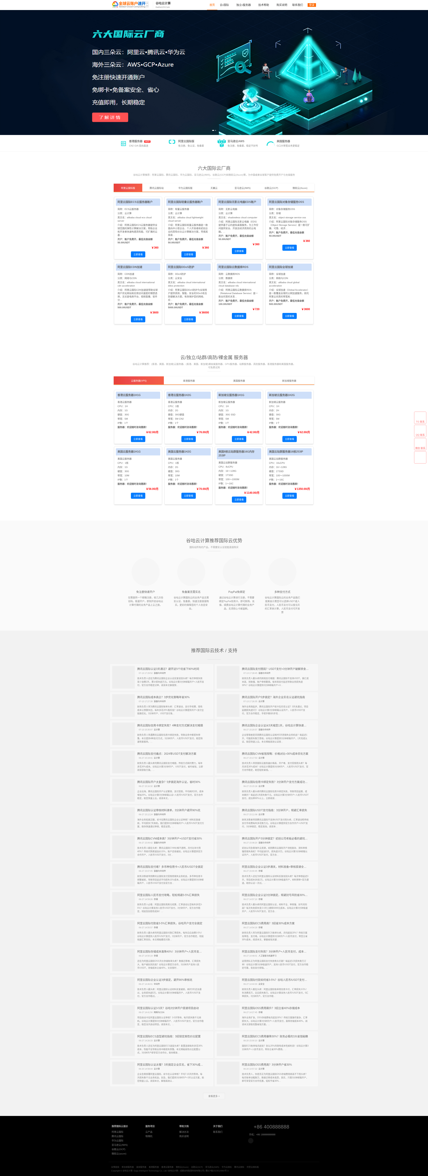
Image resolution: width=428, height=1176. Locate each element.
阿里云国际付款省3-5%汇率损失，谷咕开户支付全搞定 (169, 923)
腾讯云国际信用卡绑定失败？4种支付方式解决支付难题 (170, 725)
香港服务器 (153, 1167)
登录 (311, 5)
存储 (278, 213)
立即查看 (138, 254)
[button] (212, 130)
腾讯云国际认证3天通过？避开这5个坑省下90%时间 (168, 668)
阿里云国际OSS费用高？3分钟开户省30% (267, 1064)
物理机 (148, 1136)
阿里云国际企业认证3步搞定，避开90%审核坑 (164, 979)
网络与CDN (131, 278)
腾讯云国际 (117, 1136)
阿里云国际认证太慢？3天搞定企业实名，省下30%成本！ (171, 1064)
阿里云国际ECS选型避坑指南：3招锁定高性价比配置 (169, 1036)
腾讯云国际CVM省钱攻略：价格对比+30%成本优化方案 (275, 753)
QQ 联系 (420, 435)
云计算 (128, 213)
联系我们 (297, 5)
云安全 (178, 278)
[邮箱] (250, 1140)
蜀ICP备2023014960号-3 (216, 1171)
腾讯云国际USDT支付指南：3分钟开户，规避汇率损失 (274, 810)
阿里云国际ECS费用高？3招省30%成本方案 (268, 923)
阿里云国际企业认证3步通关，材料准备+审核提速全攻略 (275, 866)
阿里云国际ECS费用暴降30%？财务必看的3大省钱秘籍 (275, 1036)
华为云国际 (117, 1140)
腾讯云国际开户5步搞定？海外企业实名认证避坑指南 (273, 697)
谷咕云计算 (130, 4)
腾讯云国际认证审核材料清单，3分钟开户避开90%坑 (168, 810)
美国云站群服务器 (228, 462)
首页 (212, 5)
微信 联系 (420, 448)
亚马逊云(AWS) (119, 1145)
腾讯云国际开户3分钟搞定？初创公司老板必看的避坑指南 (276, 838)
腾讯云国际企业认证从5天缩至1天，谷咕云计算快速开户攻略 (278, 725)
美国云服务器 (125, 458)
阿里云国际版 (252, 1167)
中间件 (157, 984)
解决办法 (183, 1132)
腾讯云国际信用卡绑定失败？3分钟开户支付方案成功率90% (277, 781)
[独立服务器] (214, 72)
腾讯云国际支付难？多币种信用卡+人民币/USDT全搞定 (170, 866)
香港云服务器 (125, 401)
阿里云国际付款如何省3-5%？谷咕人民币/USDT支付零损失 (277, 979)
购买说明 (282, 5)
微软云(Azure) (181, 1167)
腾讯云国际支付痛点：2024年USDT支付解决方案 (166, 753)
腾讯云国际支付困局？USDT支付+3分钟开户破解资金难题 (276, 668)
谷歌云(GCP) (118, 1149)
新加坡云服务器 (227, 401)
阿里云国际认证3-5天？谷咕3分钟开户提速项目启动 (168, 1008)
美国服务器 (140, 1167)
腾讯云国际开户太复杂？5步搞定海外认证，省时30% (168, 781)
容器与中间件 (160, 673)
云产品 (148, 1132)
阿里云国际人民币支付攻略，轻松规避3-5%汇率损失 (168, 894)
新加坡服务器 (127, 1167)
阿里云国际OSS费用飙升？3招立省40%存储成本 (271, 1008)
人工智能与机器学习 (267, 956)
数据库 (229, 278)
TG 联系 (420, 421)
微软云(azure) (118, 1153)
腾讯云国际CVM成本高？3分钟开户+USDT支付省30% (169, 838)
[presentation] (3, 72)
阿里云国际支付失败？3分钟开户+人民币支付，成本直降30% (278, 951)
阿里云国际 (117, 1132)
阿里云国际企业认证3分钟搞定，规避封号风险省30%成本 (276, 894)
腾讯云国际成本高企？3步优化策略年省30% (163, 697)
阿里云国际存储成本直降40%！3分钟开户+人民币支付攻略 (172, 951)
